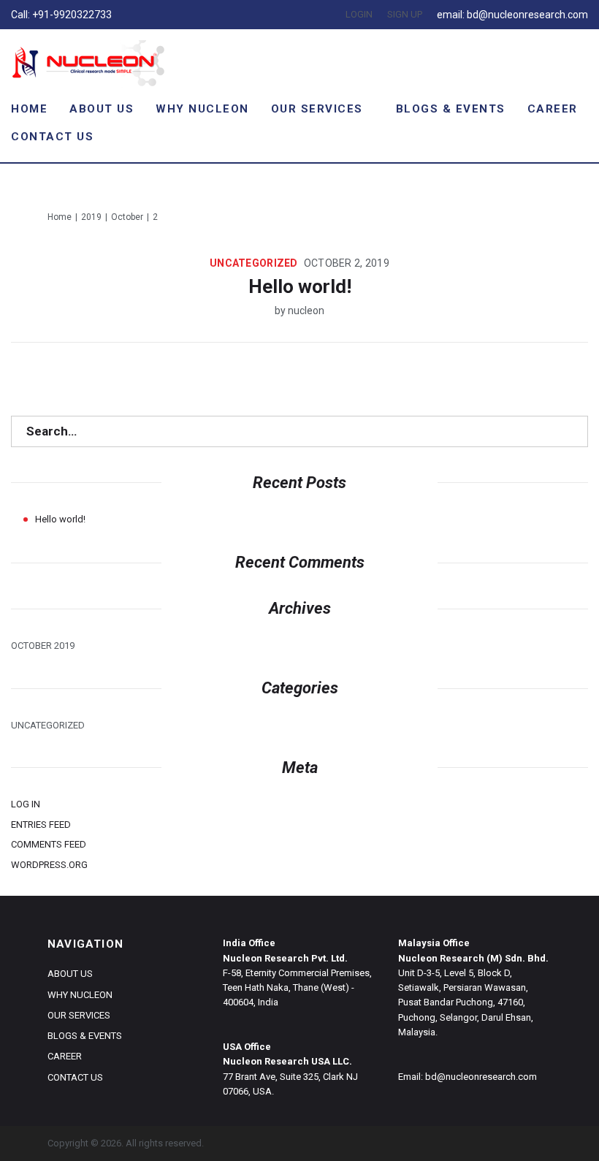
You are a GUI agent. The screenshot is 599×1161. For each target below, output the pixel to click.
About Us (101, 108)
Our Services (317, 108)
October (127, 217)
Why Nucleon (202, 108)
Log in (25, 804)
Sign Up (404, 14)
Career (552, 108)
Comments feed (48, 844)
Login (359, 14)
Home (29, 108)
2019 (91, 217)
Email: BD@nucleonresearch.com (512, 14)
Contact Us (52, 136)
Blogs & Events (450, 108)
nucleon (306, 310)
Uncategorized (254, 263)
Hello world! (299, 286)
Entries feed (41, 824)
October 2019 (43, 645)
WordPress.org (49, 864)
